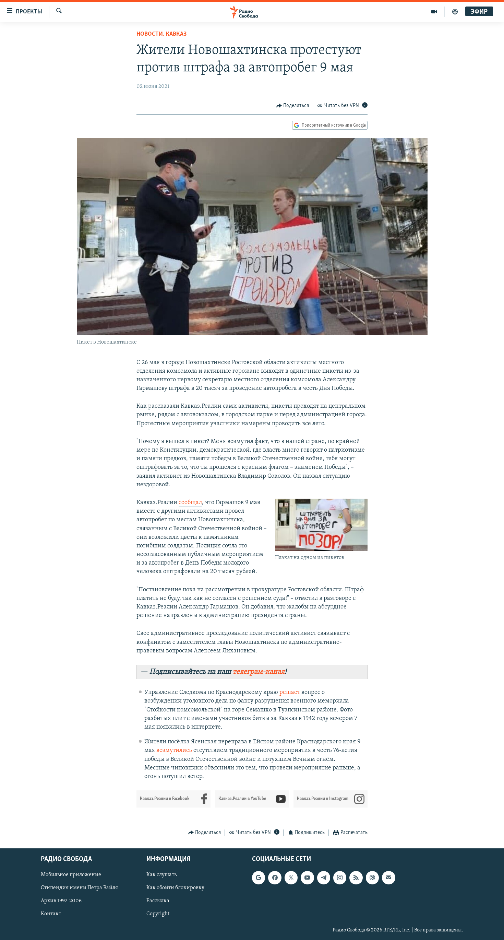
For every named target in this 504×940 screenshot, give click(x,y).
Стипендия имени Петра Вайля (79, 888)
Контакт (51, 914)
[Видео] (434, 12)
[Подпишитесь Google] (258, 877)
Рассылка (157, 901)
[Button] (292, 105)
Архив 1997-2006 (61, 901)
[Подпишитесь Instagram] (339, 877)
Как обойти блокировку (175, 888)
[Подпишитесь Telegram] (323, 877)
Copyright (157, 914)
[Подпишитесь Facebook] (274, 877)
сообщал (190, 503)
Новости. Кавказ (161, 34)
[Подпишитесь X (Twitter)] (291, 877)
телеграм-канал (259, 671)
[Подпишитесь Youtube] (307, 877)
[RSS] (355, 877)
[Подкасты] (372, 877)
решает (289, 692)
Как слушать (161, 875)
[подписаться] (388, 877)
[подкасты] (455, 12)
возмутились (174, 750)
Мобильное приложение (71, 875)
